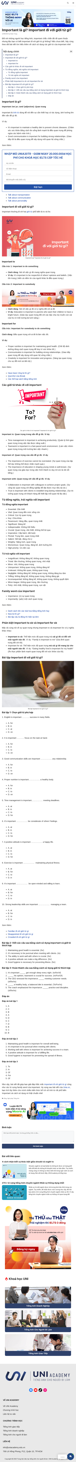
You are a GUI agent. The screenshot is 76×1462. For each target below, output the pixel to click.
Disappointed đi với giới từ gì (20, 934)
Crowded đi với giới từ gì (19, 937)
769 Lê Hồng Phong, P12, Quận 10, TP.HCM (22, 1451)
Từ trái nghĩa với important (18, 75)
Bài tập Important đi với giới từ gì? (19, 84)
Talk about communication (19, 198)
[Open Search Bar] (68, 3)
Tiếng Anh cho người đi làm (15, 1435)
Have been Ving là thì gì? (19, 373)
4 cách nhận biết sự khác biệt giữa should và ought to (28, 1162)
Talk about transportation (19, 195)
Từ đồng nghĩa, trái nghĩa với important (21, 69)
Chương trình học (11, 1410)
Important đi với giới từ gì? (16, 58)
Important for (13, 63)
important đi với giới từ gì (55, 1084)
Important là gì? (11, 55)
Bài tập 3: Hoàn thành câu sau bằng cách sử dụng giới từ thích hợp (34, 93)
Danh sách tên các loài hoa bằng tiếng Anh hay (28, 611)
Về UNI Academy (10, 1406)
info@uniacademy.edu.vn (14, 1447)
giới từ (29, 212)
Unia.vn (66, 1087)
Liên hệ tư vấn (9, 1414)
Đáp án (11, 96)
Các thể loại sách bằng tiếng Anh (22, 379)
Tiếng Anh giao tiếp (11, 1427)
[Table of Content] (71, 51)
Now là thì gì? (14, 614)
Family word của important (16, 78)
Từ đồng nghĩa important (18, 72)
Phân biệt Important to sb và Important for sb (24, 81)
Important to (13, 61)
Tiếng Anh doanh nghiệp (13, 1431)
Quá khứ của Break (16, 376)
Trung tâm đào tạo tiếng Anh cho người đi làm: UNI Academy (37, 1459)
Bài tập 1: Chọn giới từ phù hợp (20, 87)
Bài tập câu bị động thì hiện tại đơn (23, 617)
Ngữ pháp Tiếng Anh (13, 1098)
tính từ (16, 112)
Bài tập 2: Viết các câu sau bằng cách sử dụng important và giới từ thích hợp (38, 90)
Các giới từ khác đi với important (19, 66)
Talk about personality (17, 201)
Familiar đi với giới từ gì (18, 931)
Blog (5, 1098)
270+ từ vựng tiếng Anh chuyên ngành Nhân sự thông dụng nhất (33, 1183)
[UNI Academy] (13, 3)
